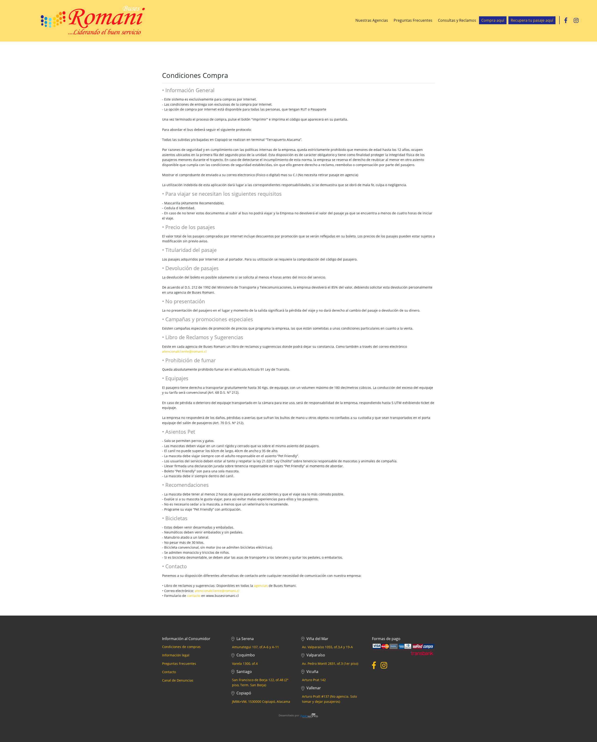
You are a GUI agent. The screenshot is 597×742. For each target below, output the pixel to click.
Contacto (169, 672)
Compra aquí (492, 20)
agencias (261, 585)
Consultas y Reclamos (457, 20)
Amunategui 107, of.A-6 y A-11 (255, 647)
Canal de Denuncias (177, 680)
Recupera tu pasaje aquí (532, 20)
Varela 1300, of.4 (245, 663)
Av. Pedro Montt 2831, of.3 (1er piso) (330, 663)
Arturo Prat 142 (314, 680)
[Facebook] (565, 20)
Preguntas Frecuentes (413, 20)
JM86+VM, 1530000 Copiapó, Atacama (261, 701)
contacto (193, 595)
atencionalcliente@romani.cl (184, 351)
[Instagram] (576, 20)
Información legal (175, 655)
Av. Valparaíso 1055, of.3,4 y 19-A (327, 647)
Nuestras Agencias (371, 20)
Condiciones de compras (181, 646)
